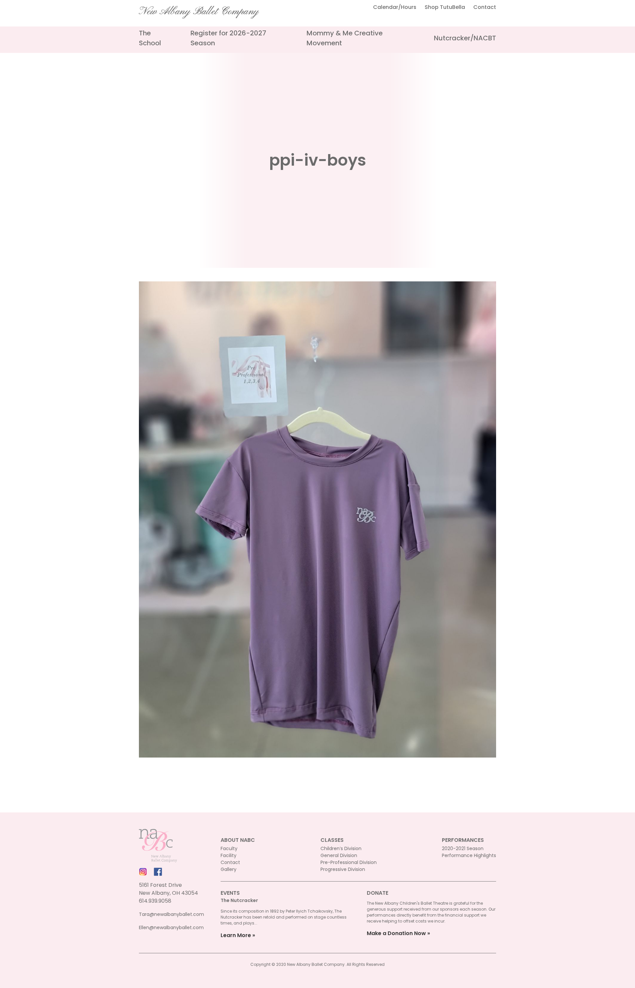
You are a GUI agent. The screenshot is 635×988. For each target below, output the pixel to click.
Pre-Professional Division (348, 862)
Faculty (229, 848)
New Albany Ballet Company (199, 11)
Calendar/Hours (394, 7)
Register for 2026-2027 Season (228, 38)
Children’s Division (340, 848)
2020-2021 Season (463, 848)
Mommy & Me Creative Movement (345, 38)
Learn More (236, 935)
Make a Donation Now (396, 933)
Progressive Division (342, 869)
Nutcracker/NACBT (465, 38)
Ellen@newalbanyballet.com (171, 927)
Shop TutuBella (445, 7)
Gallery (228, 869)
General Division (338, 855)
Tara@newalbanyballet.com (171, 914)
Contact (484, 7)
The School (150, 38)
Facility (228, 855)
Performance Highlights (469, 855)
